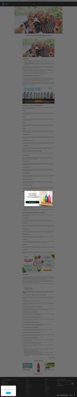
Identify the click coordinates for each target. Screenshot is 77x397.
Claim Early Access (32, 202)
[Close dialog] (51, 191)
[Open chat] (74, 394)
